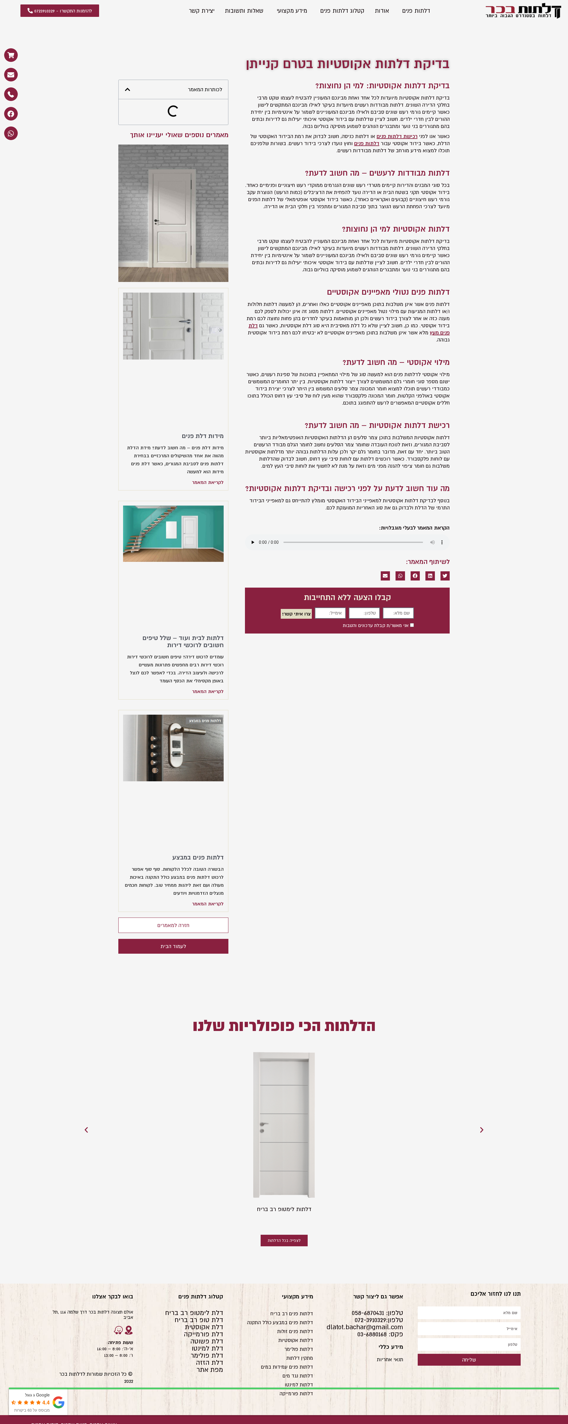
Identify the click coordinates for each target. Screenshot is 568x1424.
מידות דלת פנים (203, 435)
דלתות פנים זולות (295, 1331)
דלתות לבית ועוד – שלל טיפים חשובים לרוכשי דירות (183, 641)
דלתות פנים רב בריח (291, 1313)
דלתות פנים (416, 10)
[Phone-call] (11, 94)
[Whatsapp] (11, 133)
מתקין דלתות (299, 1358)
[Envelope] (11, 74)
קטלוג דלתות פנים (342, 10)
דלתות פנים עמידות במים (287, 1367)
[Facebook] (11, 114)
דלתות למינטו (299, 1385)
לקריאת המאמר (208, 482)
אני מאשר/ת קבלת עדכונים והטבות (376, 625)
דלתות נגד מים (298, 1376)
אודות (382, 10)
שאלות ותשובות (244, 10)
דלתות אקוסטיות (295, 1340)
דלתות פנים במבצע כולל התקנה (280, 1322)
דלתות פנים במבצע (198, 857)
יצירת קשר (201, 10)
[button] (445, 576)
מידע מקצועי (292, 10)
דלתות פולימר (298, 1349)
